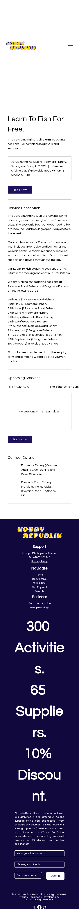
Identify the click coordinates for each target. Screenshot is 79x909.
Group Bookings (39, 607)
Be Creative (39, 579)
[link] (20, 190)
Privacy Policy (39, 561)
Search (39, 591)
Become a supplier (39, 603)
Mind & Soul (39, 583)
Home (39, 574)
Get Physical (39, 587)
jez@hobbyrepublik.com (42, 553)
